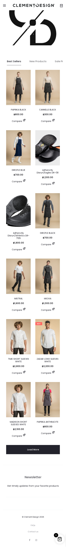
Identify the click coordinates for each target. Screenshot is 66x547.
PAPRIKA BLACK (18, 109)
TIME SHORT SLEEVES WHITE (18, 360)
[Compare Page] (24, 121)
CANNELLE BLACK (47, 109)
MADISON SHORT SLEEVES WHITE (18, 423)
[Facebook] (29, 540)
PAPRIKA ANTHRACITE (47, 421)
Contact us (33, 531)
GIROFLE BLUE (18, 170)
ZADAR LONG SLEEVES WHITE (47, 360)
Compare (16, 121)
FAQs (33, 525)
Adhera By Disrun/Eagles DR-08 (47, 171)
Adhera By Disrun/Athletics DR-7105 (18, 235)
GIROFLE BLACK (47, 233)
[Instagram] (36, 540)
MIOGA (47, 298)
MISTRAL (18, 298)
